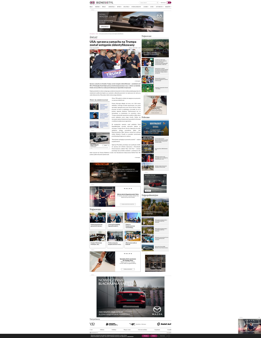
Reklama (102, 329)
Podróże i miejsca (150, 49)
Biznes (97, 6)
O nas (91, 329)
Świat (104, 6)
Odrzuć (153, 336)
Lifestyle (111, 6)
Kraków (167, 6)
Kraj (91, 6)
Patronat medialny (142, 329)
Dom (151, 6)
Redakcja (114, 329)
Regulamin (157, 329)
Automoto (159, 6)
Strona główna (92, 33)
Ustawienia (162, 336)
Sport (119, 6)
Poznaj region (136, 6)
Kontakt (169, 329)
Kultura (126, 6)
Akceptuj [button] (146, 336)
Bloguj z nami (127, 329)
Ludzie (146, 6)
